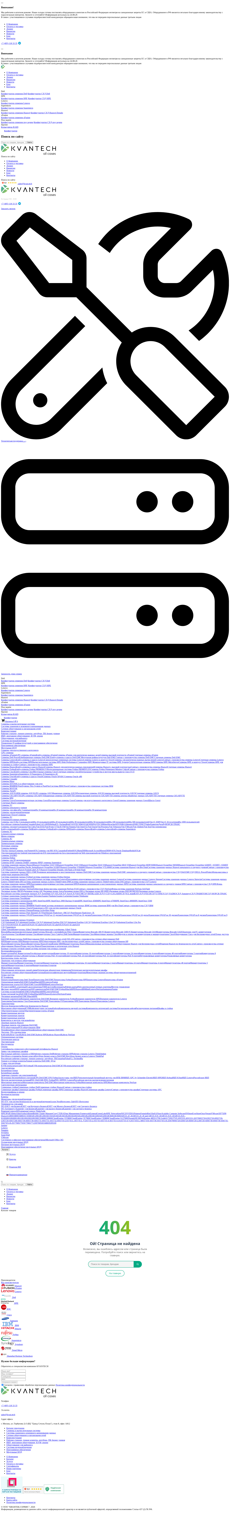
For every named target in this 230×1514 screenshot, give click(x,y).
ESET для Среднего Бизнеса (84, 1106)
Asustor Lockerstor (64, 896)
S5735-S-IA (115, 1121)
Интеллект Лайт (68, 1101)
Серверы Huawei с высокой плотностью (113, 767)
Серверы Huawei (8, 767)
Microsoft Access (92, 850)
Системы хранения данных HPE (15, 884)
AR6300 (34, 1118)
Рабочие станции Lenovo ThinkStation (89, 1054)
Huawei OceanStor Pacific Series (23, 867)
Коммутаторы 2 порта (108, 953)
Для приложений (9, 853)
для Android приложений (28, 853)
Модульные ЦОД (9, 748)
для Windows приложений (109, 853)
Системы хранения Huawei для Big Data (129, 867)
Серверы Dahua (8, 858)
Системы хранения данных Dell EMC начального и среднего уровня (123, 872)
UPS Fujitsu (53, 1078)
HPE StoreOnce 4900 (124, 901)
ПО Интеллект (82, 1101)
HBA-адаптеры (19, 987)
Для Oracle (92, 827)
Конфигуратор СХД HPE (39, 98)
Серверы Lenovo (8, 760)
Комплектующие (8, 731)
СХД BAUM (77, 893)
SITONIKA (120, 824)
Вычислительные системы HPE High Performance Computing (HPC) (62, 762)
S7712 (32, 1123)
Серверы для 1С (8, 822)
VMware (215, 1113)
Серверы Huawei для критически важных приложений (70, 767)
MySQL (112, 850)
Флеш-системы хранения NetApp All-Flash (131, 889)
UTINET (141, 824)
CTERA (60, 1113)
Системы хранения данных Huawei (17, 865)
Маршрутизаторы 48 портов (177, 963)
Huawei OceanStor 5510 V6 (69, 865)
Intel (48, 984)
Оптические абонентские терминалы (54, 970)
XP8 (224, 1113)
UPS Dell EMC (41, 1078)
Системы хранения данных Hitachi (16, 903)
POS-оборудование (9, 1027)
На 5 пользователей (25, 822)
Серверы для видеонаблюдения (15, 812)
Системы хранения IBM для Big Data (105, 905)
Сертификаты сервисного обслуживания (19, 1049)
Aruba (23, 1113)
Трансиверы (6, 1001)
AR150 (49, 1116)
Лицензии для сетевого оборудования (18, 960)
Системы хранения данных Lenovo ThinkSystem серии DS (96, 882)
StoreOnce (200, 1113)
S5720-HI (212, 1118)
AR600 (6, 1118)
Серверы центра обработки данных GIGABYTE (134, 796)
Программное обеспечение (13, 745)
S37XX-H (175, 1118)
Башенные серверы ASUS (64, 793)
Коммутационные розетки (13, 1018)
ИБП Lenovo (188, 1078)
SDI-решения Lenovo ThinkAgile (30, 1111)
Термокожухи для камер (12, 1104)
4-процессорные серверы (12, 834)
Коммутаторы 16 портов (87, 953)
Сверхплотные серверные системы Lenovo (64, 760)
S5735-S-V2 (126, 1121)
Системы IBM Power (59, 786)
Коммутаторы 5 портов (191, 953)
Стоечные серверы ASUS (147, 793)
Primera (137, 1113)
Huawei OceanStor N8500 (167, 865)
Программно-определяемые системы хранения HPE (54, 884)
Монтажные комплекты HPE (94, 1082)
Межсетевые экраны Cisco (106, 934)
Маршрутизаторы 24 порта (129, 963)
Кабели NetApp (68, 1034)
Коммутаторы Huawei (17, 944)
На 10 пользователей (43, 822)
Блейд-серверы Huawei (80, 829)
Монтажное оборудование (13, 1008)
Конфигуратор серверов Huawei (15, 113)
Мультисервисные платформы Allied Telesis (56, 929)
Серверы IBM (7, 786)
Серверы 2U (6, 817)
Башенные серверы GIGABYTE (59, 796)
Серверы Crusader (9, 779)
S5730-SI (32, 1121)
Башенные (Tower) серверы (13, 815)
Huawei (4, 944)
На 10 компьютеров (44, 810)
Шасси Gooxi (154, 800)
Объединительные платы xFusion (39, 1011)
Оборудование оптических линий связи (19, 970)
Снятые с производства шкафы (125, 1089)
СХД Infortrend (8, 922)
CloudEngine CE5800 (61, 1118)
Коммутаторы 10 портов (65, 953)
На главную (115, 1273)
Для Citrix (31, 827)
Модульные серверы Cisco (45, 772)
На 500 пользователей (139, 822)
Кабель (55, 1008)
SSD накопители (38, 989)
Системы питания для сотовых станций (48, 948)
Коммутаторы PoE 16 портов (51, 956)
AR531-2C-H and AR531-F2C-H (147, 1116)
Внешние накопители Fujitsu (63, 999)
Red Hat (150, 1113)
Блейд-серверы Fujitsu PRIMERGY (31, 769)
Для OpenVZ (81, 827)
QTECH (99, 824)
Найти (29, 1185)
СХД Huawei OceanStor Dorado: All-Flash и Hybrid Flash (60, 870)
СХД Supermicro (8, 927)
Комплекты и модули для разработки (18, 1020)
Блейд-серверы (8, 829)
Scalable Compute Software (173, 1113)
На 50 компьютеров (98, 810)
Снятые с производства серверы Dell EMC (135, 757)
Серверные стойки (9, 1087)
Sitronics (129, 824)
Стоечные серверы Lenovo (212, 760)
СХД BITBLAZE (90, 893)
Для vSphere (138, 827)
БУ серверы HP (34, 862)
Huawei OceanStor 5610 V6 (93, 865)
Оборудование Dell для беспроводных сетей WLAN (50, 939)
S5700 (197, 1118)
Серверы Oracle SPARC (53, 776)
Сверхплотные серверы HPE (142, 762)
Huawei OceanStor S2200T (48, 867)
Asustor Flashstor (49, 896)
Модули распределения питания (15, 1080)
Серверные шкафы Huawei (75, 1089)
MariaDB (81, 850)
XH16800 (44, 1123)
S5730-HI (24, 1121)
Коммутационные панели (12, 1015)
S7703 (21, 1123)
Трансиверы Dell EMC (38, 1001)
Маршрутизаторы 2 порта (105, 963)
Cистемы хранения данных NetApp (17, 889)
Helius (52, 824)
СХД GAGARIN (113, 893)
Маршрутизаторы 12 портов (55, 963)
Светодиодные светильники (14, 1085)
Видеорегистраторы (10, 1094)
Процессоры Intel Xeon (22, 980)
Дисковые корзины (9, 996)
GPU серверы (7, 752)
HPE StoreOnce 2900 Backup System (62, 901)
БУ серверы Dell (19, 862)
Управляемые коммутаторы (179, 956)
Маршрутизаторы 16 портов (81, 963)
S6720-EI (178, 1121)
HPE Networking (113, 1113)
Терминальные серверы (11, 843)
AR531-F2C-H (167, 1116)
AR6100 (20, 1118)
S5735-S (98, 1121)
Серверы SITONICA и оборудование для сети (22, 784)
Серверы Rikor (7, 781)
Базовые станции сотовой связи (15, 948)
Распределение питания (146, 1008)
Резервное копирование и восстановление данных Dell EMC (64, 872)
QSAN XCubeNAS (37, 925)
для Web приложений (87, 853)
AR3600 (110, 1116)
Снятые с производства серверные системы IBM (91, 786)
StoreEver (192, 1113)
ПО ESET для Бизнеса (11, 1106)
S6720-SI (203, 1121)
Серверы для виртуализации (14, 827)
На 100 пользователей (119, 822)
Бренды (12, 1159)
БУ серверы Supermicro (51, 862)
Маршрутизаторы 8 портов (44, 965)
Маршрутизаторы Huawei (74, 944)
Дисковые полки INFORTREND (124, 891)
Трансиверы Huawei (88, 1001)
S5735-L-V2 (80, 1121)
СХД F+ (102, 893)
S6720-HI (187, 1121)
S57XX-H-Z (163, 1121)
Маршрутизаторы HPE (32, 941)
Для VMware (127, 827)
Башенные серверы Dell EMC (37, 757)
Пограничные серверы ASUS (89, 793)
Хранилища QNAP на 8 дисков (192, 915)
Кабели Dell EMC (28, 1034)
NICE (123, 1113)
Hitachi (37, 982)
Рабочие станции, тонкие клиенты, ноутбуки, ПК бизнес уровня (30, 733)
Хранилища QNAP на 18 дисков (105, 915)
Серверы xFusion (8, 755)
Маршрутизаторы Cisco (83, 934)
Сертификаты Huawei (48, 1049)
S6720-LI (195, 1121)
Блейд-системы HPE (23, 762)
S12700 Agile (160, 1118)
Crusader (31, 824)
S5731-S (47, 1121)
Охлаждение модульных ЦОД (14, 1142)
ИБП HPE (157, 1078)
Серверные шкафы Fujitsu (29, 1089)
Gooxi (36, 984)
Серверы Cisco (7, 772)
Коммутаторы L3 (30, 956)
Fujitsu (31, 982)
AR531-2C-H (127, 1116)
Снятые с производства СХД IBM (137, 905)
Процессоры (6, 980)
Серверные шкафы (9, 1089)
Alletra (13, 1113)
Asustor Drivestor (34, 896)
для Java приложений (68, 853)
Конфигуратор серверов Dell (14, 94)
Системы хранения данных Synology (17, 920)
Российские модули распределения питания (94, 1080)
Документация (7, 1042)
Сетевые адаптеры (102, 987)
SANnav (158, 1113)
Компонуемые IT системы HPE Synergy (111, 762)
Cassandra (62, 850)
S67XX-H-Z (7, 1123)
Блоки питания (8, 994)
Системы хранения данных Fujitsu (16, 877)
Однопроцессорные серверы (14, 819)
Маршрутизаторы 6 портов (19, 965)
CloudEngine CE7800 (80, 1118)
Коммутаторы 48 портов (170, 953)
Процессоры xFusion (113, 980)
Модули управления (120, 987)
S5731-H (40, 1121)
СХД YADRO (170, 893)
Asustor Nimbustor (80, 896)
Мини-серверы (8, 836)
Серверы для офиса (10, 810)
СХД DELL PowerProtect (201, 872)
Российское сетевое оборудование (16, 972)
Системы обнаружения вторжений (120, 972)
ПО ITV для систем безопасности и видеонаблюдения (25, 1101)
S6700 (171, 1121)
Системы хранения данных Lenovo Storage (142, 879)
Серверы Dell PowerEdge (12, 757)
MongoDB (104, 850)
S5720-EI (204, 1118)
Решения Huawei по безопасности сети (177, 944)
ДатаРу (162, 824)
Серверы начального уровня (14, 807)
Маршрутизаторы (9, 963)
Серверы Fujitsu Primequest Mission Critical (110, 769)
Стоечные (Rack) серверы (12, 803)
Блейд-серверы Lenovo (101, 829)
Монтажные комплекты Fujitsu (67, 1082)
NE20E (138, 1118)
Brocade (4, 932)
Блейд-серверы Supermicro (124, 829)
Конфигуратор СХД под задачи (48, 122)
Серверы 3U (6, 831)
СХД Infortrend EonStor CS (27, 922)
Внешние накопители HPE (88, 999)
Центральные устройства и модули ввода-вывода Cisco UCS (106, 772)
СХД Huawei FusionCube (24, 870)
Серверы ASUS (8, 793)
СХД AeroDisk (43, 893)
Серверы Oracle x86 (73, 776)
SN (186, 1113)
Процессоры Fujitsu (62, 980)
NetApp (59, 984)
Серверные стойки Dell (28, 1087)
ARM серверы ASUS (24, 793)
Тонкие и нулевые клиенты (13, 1061)
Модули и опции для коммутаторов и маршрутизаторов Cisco (146, 934)
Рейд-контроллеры (85, 987)
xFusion (54, 982)
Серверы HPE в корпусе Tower (193, 762)
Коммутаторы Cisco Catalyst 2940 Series (55, 934)
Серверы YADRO (9, 855)
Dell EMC (5, 939)
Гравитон (154, 824)
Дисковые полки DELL (74, 891)
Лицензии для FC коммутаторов (196, 932)
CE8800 (48, 1118)
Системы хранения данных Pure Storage (19, 913)
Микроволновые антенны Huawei (101, 944)
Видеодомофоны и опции (12, 1092)
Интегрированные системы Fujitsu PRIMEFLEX (69, 769)
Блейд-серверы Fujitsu (42, 829)
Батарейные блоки (9, 1070)
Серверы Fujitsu (8, 769)
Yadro (147, 824)
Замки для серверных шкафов (14, 1051)
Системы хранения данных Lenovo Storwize (182, 879)
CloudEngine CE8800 (99, 1118)
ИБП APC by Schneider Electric (139, 1078)
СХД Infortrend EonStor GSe (99, 922)
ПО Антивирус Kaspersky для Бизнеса (18, 1109)
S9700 (37, 1123)
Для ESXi (40, 827)
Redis (132, 850)
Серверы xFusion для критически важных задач (78, 755)
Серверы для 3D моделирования (15, 860)
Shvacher (111, 824)
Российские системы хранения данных (18, 893)
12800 (10, 1116)
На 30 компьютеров (80, 810)
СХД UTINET (157, 893)
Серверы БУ (6, 862)
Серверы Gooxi (8, 800)
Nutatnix (4, 1130)
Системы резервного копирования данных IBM (67, 905)
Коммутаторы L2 (15, 956)
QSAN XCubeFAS (20, 925)
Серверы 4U (6, 839)
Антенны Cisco (13, 934)
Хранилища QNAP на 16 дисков (76, 915)
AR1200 (34, 1116)
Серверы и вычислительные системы (18, 724)
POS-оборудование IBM (29, 1027)
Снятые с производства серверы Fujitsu (146, 769)
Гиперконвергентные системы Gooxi (31, 800)
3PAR (7, 1113)
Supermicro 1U (25, 774)
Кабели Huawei (54, 1034)
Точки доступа (7, 975)
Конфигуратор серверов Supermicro (17, 108)
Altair (18, 1113)
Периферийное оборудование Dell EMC (46, 1030)
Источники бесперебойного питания (18, 1078)
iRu (67, 824)
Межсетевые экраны (10, 968)
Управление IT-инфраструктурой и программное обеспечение (29, 743)
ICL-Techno (60, 824)
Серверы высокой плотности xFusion (117, 755)
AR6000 (12, 1118)
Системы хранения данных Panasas (17, 910)
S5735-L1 (90, 1121)
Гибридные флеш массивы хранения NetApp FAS (55, 889)
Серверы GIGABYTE (11, 796)
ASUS (22, 984)
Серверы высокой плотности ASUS (119, 793)
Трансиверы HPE (71, 1001)
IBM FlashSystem (38, 905)
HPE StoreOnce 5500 (143, 901)
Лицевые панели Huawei (12, 1023)
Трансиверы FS (56, 1001)
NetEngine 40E (147, 1118)
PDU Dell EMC (37, 1080)
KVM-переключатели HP (72, 1066)
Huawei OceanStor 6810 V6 (117, 865)
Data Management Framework (77, 1113)
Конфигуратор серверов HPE (14, 98)
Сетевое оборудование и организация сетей (21, 729)
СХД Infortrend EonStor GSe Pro (126, 922)
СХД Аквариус (183, 893)
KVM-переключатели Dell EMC (46, 1066)
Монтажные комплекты (12, 1082)
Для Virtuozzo (115, 827)
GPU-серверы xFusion (26, 755)
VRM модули (48, 987)
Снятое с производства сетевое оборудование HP (106, 941)
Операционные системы (12, 1037)
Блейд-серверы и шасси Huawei (30, 767)
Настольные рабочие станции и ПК (17, 1054)
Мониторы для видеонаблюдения (16, 1099)
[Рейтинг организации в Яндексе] (9, 184)
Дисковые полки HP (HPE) (97, 891)
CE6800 (41, 1118)
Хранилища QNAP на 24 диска (134, 915)
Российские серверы (10, 824)
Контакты (10, 38)
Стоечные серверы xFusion (146, 755)
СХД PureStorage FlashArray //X (80, 913)
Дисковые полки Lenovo (150, 891)
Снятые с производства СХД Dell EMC (172, 872)
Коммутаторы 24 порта (128, 953)
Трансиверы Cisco (20, 1001)
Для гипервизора (159, 827)
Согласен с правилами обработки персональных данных (29, 1385)
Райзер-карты (71, 987)
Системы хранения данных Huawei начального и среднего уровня (177, 867)
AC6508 (27, 1116)
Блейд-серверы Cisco (23, 772)
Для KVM (60, 827)
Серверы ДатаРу (8, 791)
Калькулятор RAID (9, 127)
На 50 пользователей (99, 822)
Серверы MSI (7, 798)
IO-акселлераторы (34, 987)
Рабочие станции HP (62, 1054)
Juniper (4, 1125)
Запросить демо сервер (11, 674)
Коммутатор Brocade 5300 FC (118, 932)
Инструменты (7, 1044)
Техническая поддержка (13, 441)
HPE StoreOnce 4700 (106, 901)
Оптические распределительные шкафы (89, 970)
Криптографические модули (57, 972)
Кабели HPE (41, 1034)
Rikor (105, 824)
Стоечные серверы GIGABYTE (170, 796)
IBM (44, 984)
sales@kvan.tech (25, 184)
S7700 (16, 1123)
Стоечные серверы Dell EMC (167, 757)
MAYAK (84, 824)
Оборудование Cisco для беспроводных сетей (194, 934)
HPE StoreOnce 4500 (88, 901)
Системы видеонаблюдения (13, 741)
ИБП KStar (177, 1078)
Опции (4, 1046)
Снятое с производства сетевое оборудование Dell (96, 939)
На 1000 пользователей (189, 822)
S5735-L (62, 1121)
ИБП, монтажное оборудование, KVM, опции (22, 736)
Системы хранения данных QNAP (16, 915)
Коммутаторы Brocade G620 (169, 932)
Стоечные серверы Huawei (179, 767)
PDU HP (58, 1080)
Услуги (12, 1154)
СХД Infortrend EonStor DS (51, 922)
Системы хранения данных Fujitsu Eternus (51, 877)
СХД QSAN (6, 925)
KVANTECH (75, 824)
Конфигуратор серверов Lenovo (15, 103)
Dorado (131, 1118)
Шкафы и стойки (165, 1008)
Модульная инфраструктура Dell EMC (98, 757)
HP (40, 984)
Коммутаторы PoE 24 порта (77, 956)
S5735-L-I (70, 1121)
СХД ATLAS (56, 893)
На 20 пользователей (61, 822)
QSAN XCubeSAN (71, 925)
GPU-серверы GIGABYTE (33, 796)
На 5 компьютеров (27, 810)
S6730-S (218, 1121)
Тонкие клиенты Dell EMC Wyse (41, 1061)
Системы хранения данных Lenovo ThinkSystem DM (46, 882)
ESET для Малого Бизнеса (59, 1106)
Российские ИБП (201, 1078)
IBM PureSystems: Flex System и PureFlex (32, 786)
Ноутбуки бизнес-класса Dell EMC (50, 1056)
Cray (55, 1113)
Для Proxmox (103, 827)
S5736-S (154, 1121)
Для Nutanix (70, 827)
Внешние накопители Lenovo (113, 999)
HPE (3, 941)
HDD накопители (23, 989)
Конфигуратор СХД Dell (39, 94)
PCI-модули (6, 987)
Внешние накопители (11, 999)
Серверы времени (9, 848)
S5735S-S (146, 1121)
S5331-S (191, 1118)
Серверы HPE (7, 762)
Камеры (4, 1097)
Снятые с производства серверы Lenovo (181, 760)
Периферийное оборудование (14, 1030)
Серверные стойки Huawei (51, 1087)
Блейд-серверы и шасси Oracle (29, 776)
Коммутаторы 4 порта (149, 953)
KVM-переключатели (11, 1066)
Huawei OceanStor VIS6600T (73, 867)
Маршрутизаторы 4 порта (153, 963)
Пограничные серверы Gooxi (61, 800)
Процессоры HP (78, 980)
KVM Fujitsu (26, 1066)
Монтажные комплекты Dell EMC (38, 1082)
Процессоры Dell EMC (43, 980)
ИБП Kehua (167, 1078)
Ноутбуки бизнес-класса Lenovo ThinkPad (85, 1056)
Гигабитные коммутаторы (42, 953)
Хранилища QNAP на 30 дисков (163, 915)
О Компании (12, 24)
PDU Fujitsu (49, 1080)
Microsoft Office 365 (54, 1140)
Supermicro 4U (51, 774)
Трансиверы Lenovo (106, 1001)
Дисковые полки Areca (53, 891)
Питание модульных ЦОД (13, 1144)
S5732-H (55, 1121)
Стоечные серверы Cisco (68, 772)
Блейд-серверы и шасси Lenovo (30, 760)
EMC (57, 989)
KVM (27, 1008)
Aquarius (23, 824)
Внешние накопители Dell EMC (35, 999)
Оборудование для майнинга (14, 738)
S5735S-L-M (136, 1121)
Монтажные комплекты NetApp (122, 1082)
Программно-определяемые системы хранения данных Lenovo (94, 879)
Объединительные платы (12, 1011)
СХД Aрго (66, 893)
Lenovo (48, 982)
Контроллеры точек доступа (14, 958)
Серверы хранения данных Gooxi (133, 800)
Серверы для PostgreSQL (26, 850)
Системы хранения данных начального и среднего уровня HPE (157, 884)
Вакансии (10, 31)
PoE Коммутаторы (22, 953)
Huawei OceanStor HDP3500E (142, 865)
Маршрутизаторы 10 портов (30, 963)
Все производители (10, 1282)
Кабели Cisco (14, 1034)
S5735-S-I (106, 1121)
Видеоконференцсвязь (11, 951)
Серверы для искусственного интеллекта (19, 750)
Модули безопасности (11, 1006)
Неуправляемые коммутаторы (153, 956)
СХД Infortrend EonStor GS (75, 922)
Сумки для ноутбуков (10, 1063)
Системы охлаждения (11, 991)
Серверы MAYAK (9, 788)
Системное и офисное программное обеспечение (23, 1140)
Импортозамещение (18, 1175)
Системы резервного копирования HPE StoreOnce (23, 901)
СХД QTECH (145, 893)
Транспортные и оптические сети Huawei (60, 946)
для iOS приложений (48, 853)
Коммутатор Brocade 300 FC (92, 932)
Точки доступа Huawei (31, 946)
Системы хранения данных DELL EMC (19, 872)
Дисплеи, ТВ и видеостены (13, 1032)
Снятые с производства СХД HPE (201, 884)
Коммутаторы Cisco (29, 934)
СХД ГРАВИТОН (198, 893)
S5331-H (184, 1118)
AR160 (55, 1116)
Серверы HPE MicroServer (167, 762)
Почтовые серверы (9, 846)
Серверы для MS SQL (48, 850)
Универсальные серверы (12, 841)
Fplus (37, 824)
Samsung (107, 989)
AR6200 (27, 1118)
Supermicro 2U (38, 774)
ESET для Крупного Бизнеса (34, 1106)
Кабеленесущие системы (41, 1008)
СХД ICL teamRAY (130, 893)
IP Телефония (7, 977)
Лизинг (9, 29)
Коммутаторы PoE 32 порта (102, 956)
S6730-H (211, 1121)
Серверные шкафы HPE (52, 1089)
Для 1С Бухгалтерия (169, 822)
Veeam (208, 1113)
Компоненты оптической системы (101, 1008)
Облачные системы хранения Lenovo (49, 879)
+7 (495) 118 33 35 (9, 43)
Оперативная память (10, 982)
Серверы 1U (6, 805)
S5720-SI (7, 1121)
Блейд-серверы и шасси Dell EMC (65, 757)
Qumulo (143, 1113)
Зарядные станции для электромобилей (19, 1075)
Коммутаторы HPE (13, 941)
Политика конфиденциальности (70, 1385)
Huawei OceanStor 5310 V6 (45, 865)
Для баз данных (8, 850)
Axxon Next (55, 1101)
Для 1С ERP (154, 822)
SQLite (137, 850)
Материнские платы (10, 984)
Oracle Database (123, 850)
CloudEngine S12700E (118, 1118)
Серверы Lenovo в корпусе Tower (98, 760)
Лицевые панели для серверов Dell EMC (19, 1025)
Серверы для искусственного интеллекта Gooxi (96, 800)
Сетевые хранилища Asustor (14, 896)
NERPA (91, 824)
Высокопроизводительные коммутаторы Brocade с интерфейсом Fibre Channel (43, 932)
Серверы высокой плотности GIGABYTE (93, 796)
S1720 (168, 1118)
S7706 (26, 1123)
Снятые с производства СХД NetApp (95, 889)
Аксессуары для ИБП (68, 1078)
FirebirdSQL (71, 850)
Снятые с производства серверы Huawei (149, 767)
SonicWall (5, 1135)
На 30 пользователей (80, 822)
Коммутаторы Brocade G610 (144, 932)
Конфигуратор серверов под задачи (17, 122)
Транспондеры (7, 1003)
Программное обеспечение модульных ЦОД (21, 1147)
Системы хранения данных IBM (15, 905)
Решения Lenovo (8, 1111)
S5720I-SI (15, 1121)
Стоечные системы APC (151, 1089)
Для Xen (147, 827)
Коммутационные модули (12, 1013)
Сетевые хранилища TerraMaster (15, 898)
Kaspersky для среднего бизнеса (77, 1109)
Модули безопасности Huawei (34, 1006)
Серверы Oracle (8, 776)
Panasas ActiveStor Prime (44, 910)
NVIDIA (130, 1113)
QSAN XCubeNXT (54, 925)
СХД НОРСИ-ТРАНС (217, 893)
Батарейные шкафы (10, 1073)
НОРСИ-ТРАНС (172, 824)
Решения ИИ (15, 1167)
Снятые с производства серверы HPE (36, 764)
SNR (135, 824)
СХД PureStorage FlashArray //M (51, 913)
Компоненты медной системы (72, 1008)
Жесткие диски (8, 989)
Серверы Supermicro (10, 774)
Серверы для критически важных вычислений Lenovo (138, 760)
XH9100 (52, 1123)
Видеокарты (59, 987)
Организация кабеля (126, 1008)
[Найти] (138, 1264)
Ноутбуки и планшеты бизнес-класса (18, 1056)
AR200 (67, 1116)
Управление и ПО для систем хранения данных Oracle (56, 908)
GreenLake (101, 1113)
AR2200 (80, 1116)
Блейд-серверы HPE (61, 829)
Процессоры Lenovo (95, 980)
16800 (15, 1116)
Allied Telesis (7, 929)
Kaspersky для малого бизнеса (49, 1109)
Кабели (4, 1034)
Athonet (29, 1113)
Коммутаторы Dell (18, 939)
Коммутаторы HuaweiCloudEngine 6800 (45, 944)
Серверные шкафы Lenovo (99, 1089)
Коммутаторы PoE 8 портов (127, 956)
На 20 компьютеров (62, 810)
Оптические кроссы (10, 1039)
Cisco (3, 934)
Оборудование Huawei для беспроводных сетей (138, 944)
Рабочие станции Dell (43, 1054)
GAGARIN (45, 824)
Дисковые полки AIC (33, 891)
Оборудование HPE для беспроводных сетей (63, 941)
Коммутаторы (7, 953)
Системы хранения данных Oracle (16, 908)
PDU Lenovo (68, 1080)
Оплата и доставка (14, 26)
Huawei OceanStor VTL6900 (98, 867)
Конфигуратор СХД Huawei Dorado (47, 113)
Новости (10, 34)
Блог (8, 36)
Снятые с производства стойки (77, 1087)
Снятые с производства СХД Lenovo (139, 882)
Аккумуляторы (8, 1068)
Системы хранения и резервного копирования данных (26, 726)
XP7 (220, 1113)
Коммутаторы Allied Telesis (25, 929)
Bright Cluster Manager (43, 1113)
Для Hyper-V (50, 827)
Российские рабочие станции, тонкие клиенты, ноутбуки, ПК (29, 1058)
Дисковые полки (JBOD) (12, 891)
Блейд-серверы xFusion (46, 755)
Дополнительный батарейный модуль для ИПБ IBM (101, 1078)
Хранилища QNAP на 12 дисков (47, 915)
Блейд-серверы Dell (23, 829)
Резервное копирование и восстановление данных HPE (103, 884)
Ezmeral (93, 1113)
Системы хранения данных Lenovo (17, 879)
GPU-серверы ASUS (43, 793)
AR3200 (95, 1116)
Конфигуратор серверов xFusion (15, 117)
